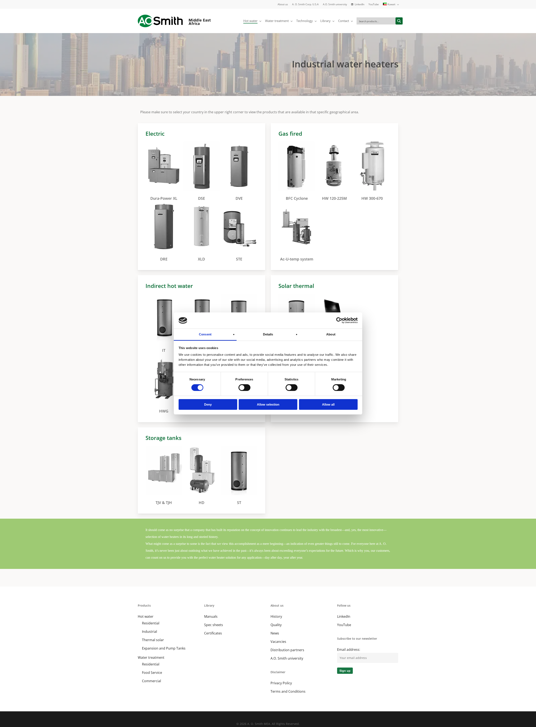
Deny (208, 404)
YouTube (344, 625)
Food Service (152, 672)
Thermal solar (153, 640)
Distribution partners (287, 650)
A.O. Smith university (287, 658)
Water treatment (151, 657)
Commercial (151, 681)
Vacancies (278, 641)
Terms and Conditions (288, 691)
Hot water (145, 616)
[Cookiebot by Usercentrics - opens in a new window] (339, 320)
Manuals (211, 616)
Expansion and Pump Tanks (164, 648)
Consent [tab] (205, 334)
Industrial (149, 631)
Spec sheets (213, 625)
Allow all (328, 404)
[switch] (244, 387)
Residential (150, 623)
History (276, 616)
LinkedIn (343, 616)
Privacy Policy (281, 683)
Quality (276, 625)
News (275, 633)
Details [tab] (268, 334)
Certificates (213, 633)
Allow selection (268, 404)
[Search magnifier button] (399, 20)
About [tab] (330, 334)
